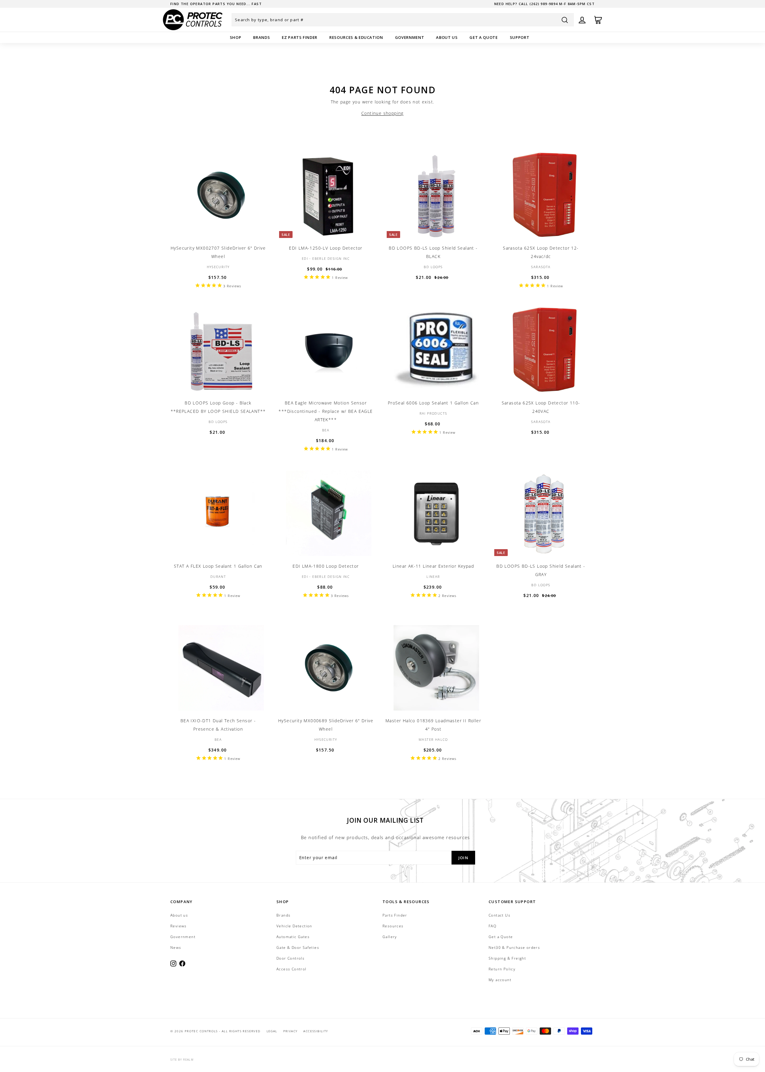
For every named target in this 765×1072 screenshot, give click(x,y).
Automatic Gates (293, 936)
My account (500, 979)
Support (520, 37)
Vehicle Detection (294, 926)
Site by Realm (182, 1060)
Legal (272, 1031)
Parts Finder (394, 915)
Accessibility (315, 1031)
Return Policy (502, 969)
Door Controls (290, 958)
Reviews (178, 926)
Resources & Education (356, 37)
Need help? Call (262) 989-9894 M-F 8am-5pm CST (544, 3)
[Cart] (598, 20)
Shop (235, 37)
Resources (393, 926)
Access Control (291, 969)
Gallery (389, 936)
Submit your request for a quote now (213, 3)
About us (447, 37)
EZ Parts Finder (299, 37)
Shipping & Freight (507, 958)
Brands (261, 37)
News (175, 947)
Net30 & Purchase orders (514, 947)
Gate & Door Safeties (297, 947)
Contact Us (499, 915)
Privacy (290, 1031)
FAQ (492, 926)
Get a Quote (483, 37)
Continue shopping (382, 113)
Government (409, 37)
